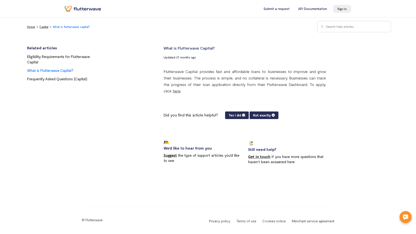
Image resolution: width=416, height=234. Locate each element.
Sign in (342, 9)
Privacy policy (219, 221)
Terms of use (246, 221)
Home (31, 27)
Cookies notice (274, 221)
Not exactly (262, 115)
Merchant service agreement (313, 221)
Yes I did (235, 115)
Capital (43, 27)
